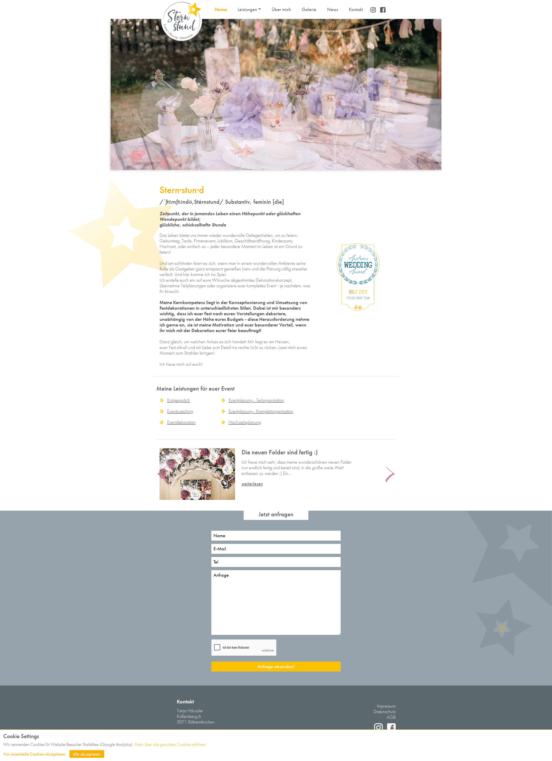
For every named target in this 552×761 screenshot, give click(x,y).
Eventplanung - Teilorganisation (256, 400)
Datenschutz (385, 711)
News (332, 9)
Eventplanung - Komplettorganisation (261, 411)
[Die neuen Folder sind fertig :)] (197, 474)
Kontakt (356, 9)
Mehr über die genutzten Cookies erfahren (170, 744)
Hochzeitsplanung (245, 422)
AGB (391, 717)
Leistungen (247, 9)
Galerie (309, 9)
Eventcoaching (180, 411)
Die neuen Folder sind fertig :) (280, 452)
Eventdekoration (181, 422)
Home (221, 9)
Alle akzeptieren (87, 754)
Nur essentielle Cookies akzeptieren (34, 754)
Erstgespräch (178, 400)
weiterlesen (252, 483)
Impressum (386, 706)
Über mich (281, 9)
